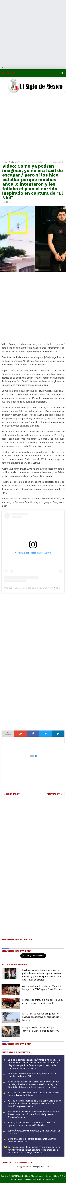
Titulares (13, 162)
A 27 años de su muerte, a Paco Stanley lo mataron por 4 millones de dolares (33, 1094)
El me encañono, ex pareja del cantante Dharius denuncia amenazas (32, 1140)
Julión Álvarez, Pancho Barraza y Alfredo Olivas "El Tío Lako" (34, 1132)
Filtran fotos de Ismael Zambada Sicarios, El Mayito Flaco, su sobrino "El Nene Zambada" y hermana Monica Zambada (34, 1114)
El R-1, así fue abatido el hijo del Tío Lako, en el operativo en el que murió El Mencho (42, 1016)
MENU (9, 73)
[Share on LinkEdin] (58, 733)
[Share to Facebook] (33, 733)
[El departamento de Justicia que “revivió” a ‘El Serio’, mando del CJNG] (11, 1031)
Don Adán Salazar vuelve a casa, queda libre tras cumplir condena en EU (32, 1075)
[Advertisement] (33, 33)
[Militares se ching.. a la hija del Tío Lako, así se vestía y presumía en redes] (11, 1003)
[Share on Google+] (20, 733)
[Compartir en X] (45, 733)
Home (4, 162)
